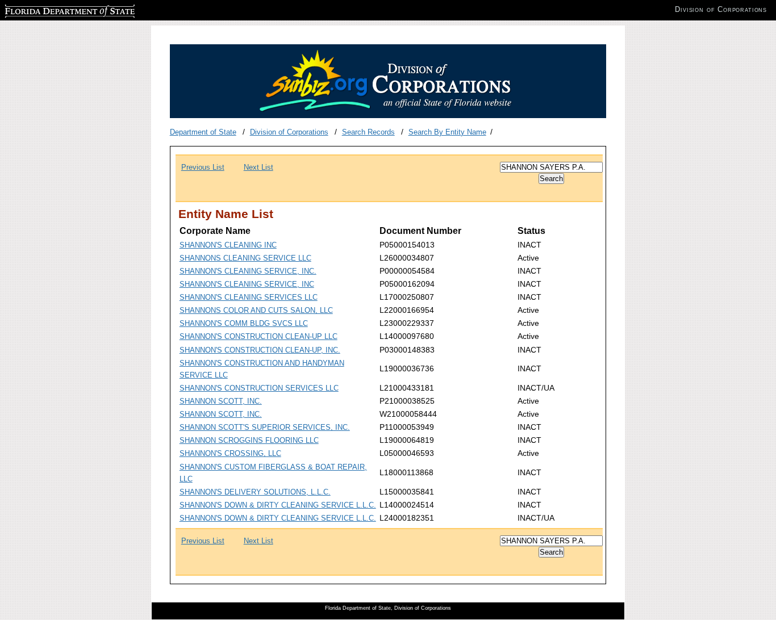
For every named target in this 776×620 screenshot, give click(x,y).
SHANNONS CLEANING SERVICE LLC (245, 258)
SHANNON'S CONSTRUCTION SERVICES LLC (259, 388)
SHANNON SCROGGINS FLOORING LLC (249, 440)
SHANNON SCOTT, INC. (221, 401)
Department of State (203, 132)
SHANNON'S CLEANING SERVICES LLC (249, 297)
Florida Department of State (50, 9)
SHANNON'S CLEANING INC (228, 245)
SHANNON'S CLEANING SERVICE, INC (247, 284)
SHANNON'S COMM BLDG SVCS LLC (244, 323)
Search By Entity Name (447, 132)
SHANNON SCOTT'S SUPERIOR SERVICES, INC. (265, 427)
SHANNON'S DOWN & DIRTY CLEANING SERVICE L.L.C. (278, 505)
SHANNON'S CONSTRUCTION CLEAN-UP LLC (258, 336)
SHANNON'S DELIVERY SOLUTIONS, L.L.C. (255, 492)
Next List (258, 167)
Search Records (368, 132)
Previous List (202, 167)
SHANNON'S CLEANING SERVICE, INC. (248, 271)
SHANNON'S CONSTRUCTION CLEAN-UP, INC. (260, 350)
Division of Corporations (289, 132)
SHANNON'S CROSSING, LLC (230, 453)
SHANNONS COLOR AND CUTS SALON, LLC (256, 310)
